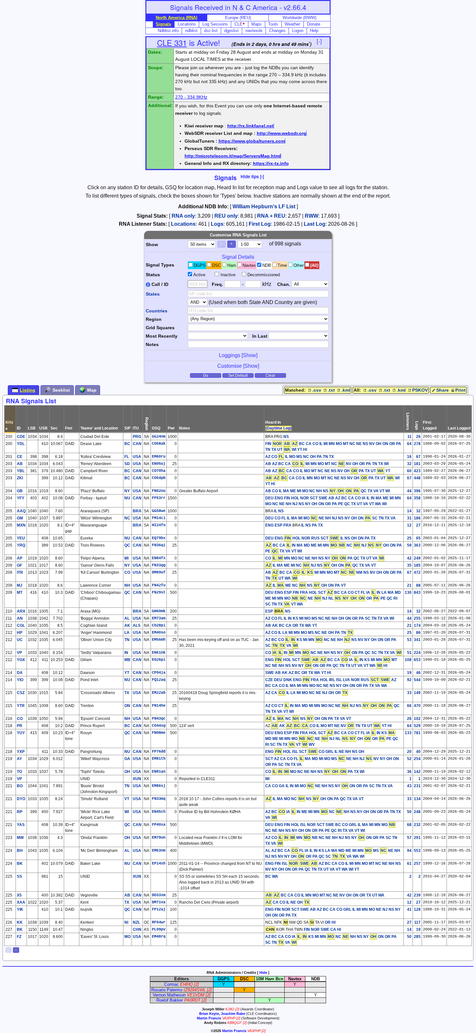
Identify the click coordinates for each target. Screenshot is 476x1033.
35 (409, 565)
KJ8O (229, 1009)
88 (418, 585)
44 (409, 491)
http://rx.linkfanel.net (250, 125)
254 (417, 758)
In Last (259, 336)
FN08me (158, 733)
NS (286, 436)
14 (409, 511)
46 (418, 672)
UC (20, 639)
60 (409, 471)
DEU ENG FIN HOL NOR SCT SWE (296, 498)
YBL (21, 471)
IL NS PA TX (312, 525)
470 (417, 705)
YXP (21, 751)
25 (409, 538)
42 (409, 558)
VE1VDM (195, 995)
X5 (19, 895)
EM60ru (158, 456)
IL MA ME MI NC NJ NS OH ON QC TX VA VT (321, 565)
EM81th (158, 758)
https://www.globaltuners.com (252, 141)
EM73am (158, 618)
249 (417, 558)
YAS (21, 824)
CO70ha (158, 471)
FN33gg (158, 565)
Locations (183, 224)
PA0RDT (192, 1000)
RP (19, 812)
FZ (19, 936)
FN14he (158, 705)
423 (417, 471)
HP (19, 632)
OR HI (330, 922)
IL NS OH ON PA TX (358, 538)
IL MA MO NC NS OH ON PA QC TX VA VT (315, 799)
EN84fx (158, 558)
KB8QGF (234, 1023)
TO (19, 771)
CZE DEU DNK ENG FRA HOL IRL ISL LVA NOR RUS (327, 680)
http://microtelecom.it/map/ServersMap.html (233, 155)
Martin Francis (209, 1018)
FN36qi (158, 545)
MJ (19, 585)
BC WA (271, 876)
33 (409, 692)
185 (417, 565)
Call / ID (159, 284)
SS (19, 876)
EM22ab (158, 692)
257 (417, 863)
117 (417, 922)
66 (409, 705)
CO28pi (158, 625)
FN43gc (158, 718)
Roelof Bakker (169, 1000)
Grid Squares (160, 327)
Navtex (249, 265)
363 (417, 545)
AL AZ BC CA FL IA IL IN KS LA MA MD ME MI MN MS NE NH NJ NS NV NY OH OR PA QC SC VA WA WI (332, 853)
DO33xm (158, 895)
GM (20, 518)
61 (409, 863)
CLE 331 (172, 42)
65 (418, 538)
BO (20, 786)
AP (19, 558)
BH (20, 850)
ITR (20, 572)
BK (20, 863)
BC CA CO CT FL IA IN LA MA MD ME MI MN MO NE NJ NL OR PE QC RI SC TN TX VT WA (333, 598)
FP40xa (158, 824)
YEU (21, 538)
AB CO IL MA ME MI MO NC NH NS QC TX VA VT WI (327, 491)
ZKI (20, 478)
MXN (21, 525)
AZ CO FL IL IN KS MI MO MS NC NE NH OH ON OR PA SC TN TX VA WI (329, 618)
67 (418, 456)
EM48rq (158, 936)
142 (417, 771)
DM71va (158, 902)
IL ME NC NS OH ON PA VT (306, 585)
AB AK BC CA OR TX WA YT (291, 625)
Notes (152, 344)
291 (417, 837)
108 (408, 660)
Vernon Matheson (169, 995)
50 (409, 812)
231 (417, 786)
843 (417, 592)
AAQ (21, 511)
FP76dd (158, 751)
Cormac (171, 984)
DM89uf (158, 572)
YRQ (21, 545)
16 (409, 456)
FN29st (158, 592)
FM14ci (158, 518)
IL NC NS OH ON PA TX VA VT (308, 718)
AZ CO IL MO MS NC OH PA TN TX (299, 456)
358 (417, 498)
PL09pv (158, 929)
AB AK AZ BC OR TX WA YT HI (303, 672)
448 (417, 478)
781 (417, 733)
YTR (21, 705)
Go (205, 375)
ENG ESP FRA (278, 525)
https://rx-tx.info (271, 163)
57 (409, 837)
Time (282, 265)
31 (409, 518)
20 (409, 751)
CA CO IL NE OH (287, 902)
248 (417, 812)
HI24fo (158, 525)
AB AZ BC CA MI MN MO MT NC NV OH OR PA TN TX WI (327, 464)
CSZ (21, 692)
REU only (226, 216)
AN (20, 618)
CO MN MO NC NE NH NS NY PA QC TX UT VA (324, 558)
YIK (20, 909)
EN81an (158, 771)
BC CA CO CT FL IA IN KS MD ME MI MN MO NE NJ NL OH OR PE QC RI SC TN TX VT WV (331, 739)
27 (418, 525)
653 (417, 660)
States (153, 294)
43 (409, 786)
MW (20, 837)
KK (20, 922)
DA (20, 672)
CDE (21, 436)
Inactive (228, 274)
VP (19, 652)
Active (199, 274)
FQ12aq (158, 680)
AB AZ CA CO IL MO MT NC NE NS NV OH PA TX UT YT (327, 471)
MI (267, 779)
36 (409, 771)
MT (19, 592)
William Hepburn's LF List (263, 206)
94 (409, 850)
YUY (21, 733)
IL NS (279, 511)
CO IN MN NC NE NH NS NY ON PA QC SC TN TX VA (333, 652)
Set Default (238, 375)
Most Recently (161, 336)
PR (19, 725)
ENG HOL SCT (287, 660)
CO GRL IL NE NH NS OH (341, 751)
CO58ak (158, 443)
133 (408, 733)
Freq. (217, 284)
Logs (217, 224)
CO (20, 718)
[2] (196, 984)
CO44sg (158, 725)
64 (409, 443)
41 (409, 909)
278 (417, 443)
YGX (21, 660)
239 (417, 895)
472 (417, 572)
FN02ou (158, 491)
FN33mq (158, 799)
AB (20, 464)
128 (417, 909)
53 (409, 639)
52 (409, 758)
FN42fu (158, 585)
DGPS (200, 265)
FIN (273, 443)
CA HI (335, 929)
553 (417, 850)
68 (409, 824)
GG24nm (158, 436)
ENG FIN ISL (287, 863)
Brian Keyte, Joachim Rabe (222, 1014)
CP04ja (158, 672)
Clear (270, 375)
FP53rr (158, 498)
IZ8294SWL (195, 989)
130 (408, 592)
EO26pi (158, 660)
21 (409, 585)
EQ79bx (158, 538)
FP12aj (158, 909)
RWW (311, 216)
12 (409, 525)
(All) (314, 265)
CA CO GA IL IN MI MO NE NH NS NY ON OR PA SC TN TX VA (329, 786)
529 (417, 725)
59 (409, 545)
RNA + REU (271, 216)
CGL (21, 625)
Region (154, 319)
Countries (156, 310)
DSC (216, 265)
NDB (266, 265)
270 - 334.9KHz (191, 97)
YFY (20, 498)
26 (418, 436)
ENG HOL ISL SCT (291, 751)
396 (417, 491)
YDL (21, 443)
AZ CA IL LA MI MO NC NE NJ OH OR (306, 692)
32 (409, 464)
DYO (21, 799)
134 (417, 799)
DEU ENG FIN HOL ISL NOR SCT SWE (299, 824)
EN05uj (158, 464)
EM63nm (158, 850)
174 (417, 625)
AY (19, 758)
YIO (20, 680)
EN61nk (158, 652)
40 (418, 751)
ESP (269, 611)
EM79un (158, 837)
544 (417, 680)
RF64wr (158, 922)
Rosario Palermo (166, 989)
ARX (21, 611)
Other (298, 265)
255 (417, 618)
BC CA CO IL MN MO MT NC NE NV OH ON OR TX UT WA (325, 895)
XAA (21, 902)
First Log (260, 224)
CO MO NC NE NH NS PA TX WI (314, 771)
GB (20, 491)
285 (417, 936)
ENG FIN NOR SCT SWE (287, 909)
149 (417, 692)
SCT (269, 758)
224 (417, 652)
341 (417, 639)
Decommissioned (263, 274)
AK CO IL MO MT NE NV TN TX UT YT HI (331, 725)
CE (19, 456)
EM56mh (158, 639)
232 (417, 824)
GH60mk (158, 611)
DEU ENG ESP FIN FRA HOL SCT (295, 592)
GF (19, 565)
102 (417, 718)
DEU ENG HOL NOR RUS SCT (302, 538)
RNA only (183, 216)
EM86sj (158, 786)
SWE (269, 672)
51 (409, 652)
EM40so (158, 632)
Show (152, 244)
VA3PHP (228, 1018)
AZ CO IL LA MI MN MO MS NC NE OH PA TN (309, 632)
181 (417, 464)
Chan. (283, 284)
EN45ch (158, 812)
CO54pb (158, 478)
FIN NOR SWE (316, 929)
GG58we (158, 511)
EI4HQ (186, 984)
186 (417, 518)
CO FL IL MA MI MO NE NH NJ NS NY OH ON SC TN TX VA (335, 518)
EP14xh (158, 863)
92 (409, 680)
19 (409, 672)
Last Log (314, 224)
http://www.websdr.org (281, 133)
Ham (231, 265)
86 (418, 632)
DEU (269, 518)
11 (409, 436)
